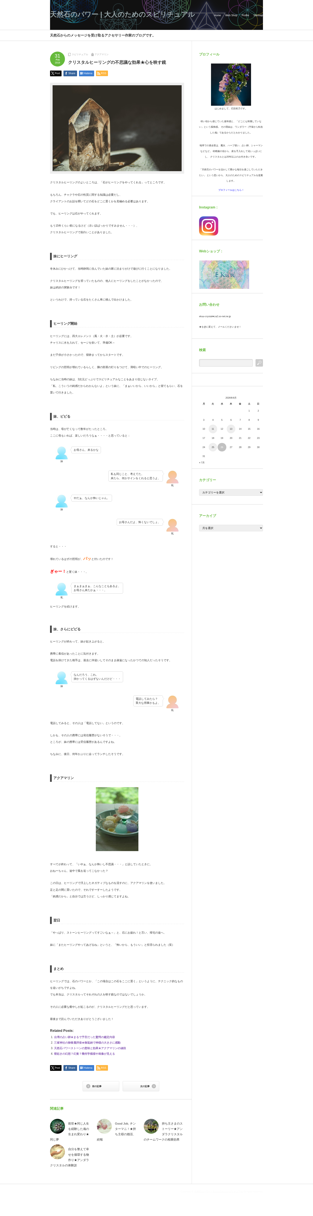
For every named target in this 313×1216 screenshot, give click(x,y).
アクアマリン (102, 54)
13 (231, 429)
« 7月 (202, 462)
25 (213, 447)
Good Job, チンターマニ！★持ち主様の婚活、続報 (116, 1131)
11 (213, 429)
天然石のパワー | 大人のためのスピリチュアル (122, 14)
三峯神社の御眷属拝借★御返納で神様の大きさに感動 (87, 1042)
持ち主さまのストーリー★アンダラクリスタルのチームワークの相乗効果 (163, 1131)
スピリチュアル (80, 54)
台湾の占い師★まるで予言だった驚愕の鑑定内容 (84, 1037)
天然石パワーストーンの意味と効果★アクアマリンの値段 (90, 1048)
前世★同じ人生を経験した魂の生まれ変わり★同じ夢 (69, 1131)
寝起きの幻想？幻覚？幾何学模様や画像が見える (84, 1053)
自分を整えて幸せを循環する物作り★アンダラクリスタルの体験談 (69, 1157)
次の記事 (145, 1086)
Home (217, 15)
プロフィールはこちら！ (231, 190)
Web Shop (231, 15)
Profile (245, 15)
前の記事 (97, 1086)
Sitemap (258, 15)
